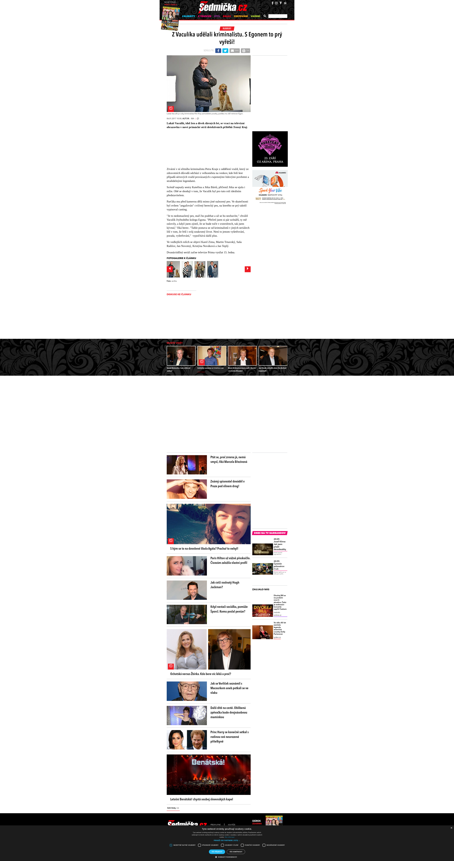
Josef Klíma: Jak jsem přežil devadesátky (280, 544)
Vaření (255, 16)
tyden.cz (277, 637)
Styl (217, 16)
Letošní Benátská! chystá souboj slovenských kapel (201, 799)
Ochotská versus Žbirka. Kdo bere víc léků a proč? (200, 674)
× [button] (451, 828)
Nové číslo (170, 3)
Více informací (230, 837)
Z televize (204, 16)
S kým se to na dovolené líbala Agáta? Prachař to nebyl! (204, 548)
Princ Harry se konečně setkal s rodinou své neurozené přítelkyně (229, 737)
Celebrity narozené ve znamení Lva (210, 368)
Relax (227, 16)
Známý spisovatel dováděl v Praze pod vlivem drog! (227, 484)
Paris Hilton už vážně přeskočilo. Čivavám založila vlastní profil (230, 561)
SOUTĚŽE (231, 825)
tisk (247, 50)
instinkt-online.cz (277, 614)
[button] (227, 840)
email (236, 50)
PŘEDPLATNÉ (215, 825)
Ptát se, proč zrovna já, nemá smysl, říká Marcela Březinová (228, 460)
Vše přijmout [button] (217, 852)
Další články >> (173, 808)
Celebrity (188, 16)
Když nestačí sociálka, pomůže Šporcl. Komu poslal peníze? (229, 609)
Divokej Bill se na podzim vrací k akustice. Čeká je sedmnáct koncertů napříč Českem (280, 602)
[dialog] (227, 843)
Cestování (241, 16)
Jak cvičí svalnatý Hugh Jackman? (224, 585)
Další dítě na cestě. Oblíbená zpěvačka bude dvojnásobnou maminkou (228, 712)
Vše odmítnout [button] (236, 852)
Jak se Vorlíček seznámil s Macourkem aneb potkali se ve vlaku (229, 688)
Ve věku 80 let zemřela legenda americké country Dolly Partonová (280, 628)
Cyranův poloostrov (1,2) (279, 565)
